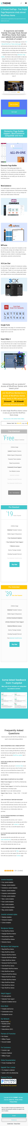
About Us (11, 1099)
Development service (7, 1014)
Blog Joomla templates (7, 910)
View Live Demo (14, 104)
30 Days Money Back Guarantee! (9, 1085)
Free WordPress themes (8, 931)
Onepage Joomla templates (8, 885)
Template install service (7, 1009)
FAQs (17, 851)
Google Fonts (5, 325)
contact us (16, 824)
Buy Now (14, 564)
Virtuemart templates (7, 920)
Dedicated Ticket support (8, 999)
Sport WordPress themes (8, 988)
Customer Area (19, 766)
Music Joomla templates (8, 899)
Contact (19, 855)
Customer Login (6, 1050)
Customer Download (7, 1053)
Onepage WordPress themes (9, 933)
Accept (14, 1115)
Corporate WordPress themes (9, 974)
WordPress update (17, 755)
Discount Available (6, 1042)
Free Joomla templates (7, 882)
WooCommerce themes (8, 936)
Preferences (14, 1120)
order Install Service (6, 839)
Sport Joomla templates (8, 904)
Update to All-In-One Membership (10, 1073)
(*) (9, 1021)
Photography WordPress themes (10, 968)
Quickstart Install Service (16, 638)
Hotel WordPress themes (8, 966)
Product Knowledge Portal (8, 1063)
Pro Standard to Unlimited (8, 1070)
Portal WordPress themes (8, 939)
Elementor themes (6, 942)
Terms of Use (18, 1099)
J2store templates (6, 922)
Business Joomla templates (8, 890)
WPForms (4, 245)
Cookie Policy (10, 1123)
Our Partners (5, 1036)
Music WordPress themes (8, 982)
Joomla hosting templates (8, 907)
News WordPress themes (8, 952)
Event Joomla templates (8, 901)
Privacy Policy (17, 1123)
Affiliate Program (6, 1039)
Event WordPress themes (8, 985)
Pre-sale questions (6, 996)
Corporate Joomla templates (9, 893)
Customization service (7, 1011)
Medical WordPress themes (8, 977)
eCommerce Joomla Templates (9, 888)
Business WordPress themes (9, 954)
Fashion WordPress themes (8, 960)
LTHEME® (15, 1097)
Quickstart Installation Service (9, 1001)
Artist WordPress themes (8, 971)
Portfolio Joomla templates (8, 896)
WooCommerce (6, 186)
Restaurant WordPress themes (9, 963)
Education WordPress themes (9, 957)
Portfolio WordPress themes (9, 979)
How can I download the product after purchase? (13, 762)
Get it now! (14, 112)
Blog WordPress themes (8, 949)
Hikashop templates (7, 917)
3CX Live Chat (5, 263)
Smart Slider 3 (6, 339)
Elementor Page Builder (9, 166)
